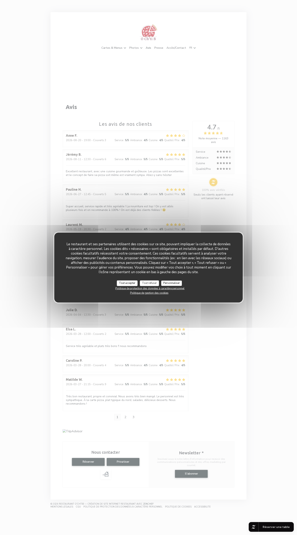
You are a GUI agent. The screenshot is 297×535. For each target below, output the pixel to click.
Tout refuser (149, 283)
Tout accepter (127, 283)
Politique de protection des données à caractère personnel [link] (149, 288)
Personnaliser (171, 283)
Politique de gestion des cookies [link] (149, 293)
